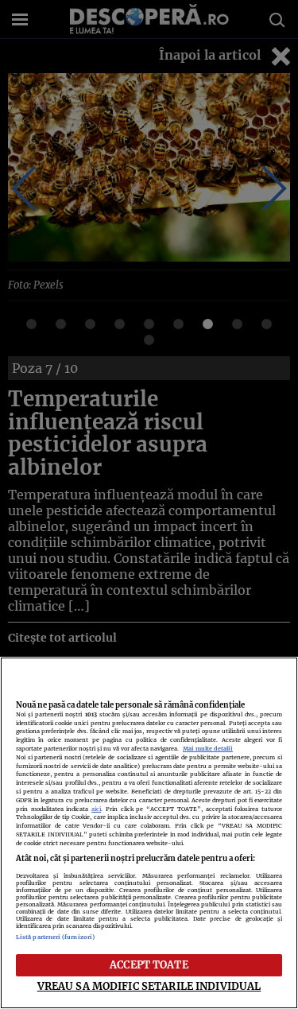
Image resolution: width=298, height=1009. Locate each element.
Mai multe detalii (208, 748)
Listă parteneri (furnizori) (55, 937)
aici (96, 809)
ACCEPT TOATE (149, 964)
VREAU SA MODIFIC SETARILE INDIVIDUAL (149, 986)
